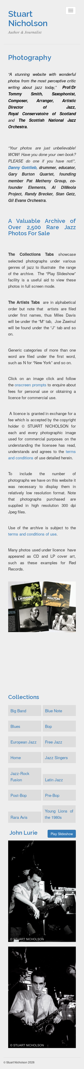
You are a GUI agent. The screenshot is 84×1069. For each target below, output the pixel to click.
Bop (48, 726)
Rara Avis (19, 817)
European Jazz (23, 742)
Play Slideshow (62, 833)
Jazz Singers (56, 757)
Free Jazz (53, 742)
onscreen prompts (30, 384)
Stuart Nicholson (28, 18)
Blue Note (53, 710)
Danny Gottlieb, (23, 167)
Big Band (18, 710)
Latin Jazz (54, 779)
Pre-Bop (52, 795)
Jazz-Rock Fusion (19, 776)
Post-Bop (18, 795)
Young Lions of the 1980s (59, 814)
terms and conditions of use (32, 534)
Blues (15, 726)
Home (15, 757)
